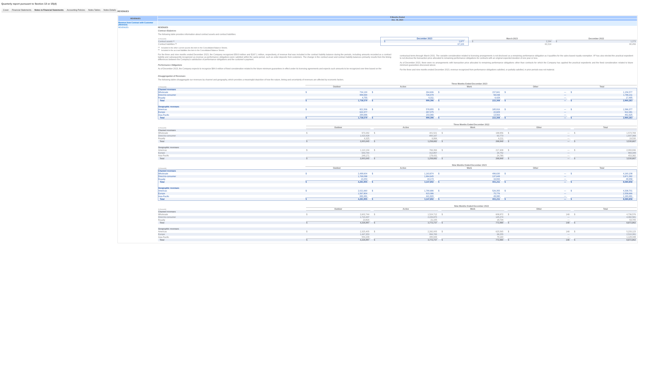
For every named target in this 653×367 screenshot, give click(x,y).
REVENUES (123, 27)
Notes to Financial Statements (49, 10)
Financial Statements (21, 10)
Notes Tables (94, 10)
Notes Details (110, 10)
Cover (6, 10)
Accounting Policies (76, 10)
